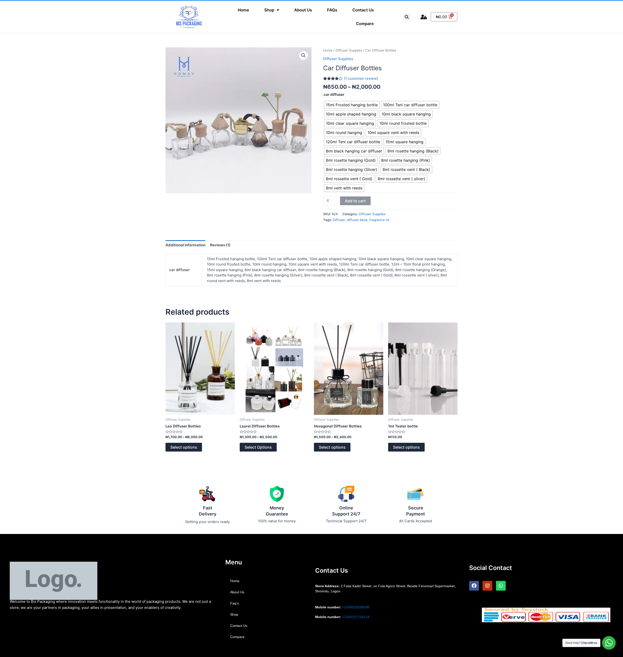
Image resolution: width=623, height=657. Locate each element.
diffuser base (357, 220)
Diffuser (339, 220)
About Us (303, 10)
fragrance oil (379, 220)
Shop (269, 10)
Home (243, 10)
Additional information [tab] (185, 245)
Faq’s (234, 603)
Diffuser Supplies (349, 50)
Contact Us (363, 10)
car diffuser (334, 94)
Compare (365, 23)
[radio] (351, 104)
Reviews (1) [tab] (220, 245)
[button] (303, 55)
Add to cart (355, 200)
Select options (183, 447)
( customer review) (361, 78)
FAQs (332, 10)
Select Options (258, 447)
